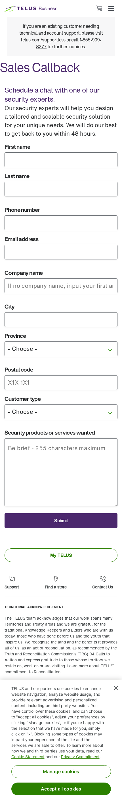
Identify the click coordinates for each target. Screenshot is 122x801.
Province (15, 336)
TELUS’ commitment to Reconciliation (59, 669)
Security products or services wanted (50, 432)
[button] (111, 8)
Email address (21, 239)
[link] (61, 555)
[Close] (116, 688)
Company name (24, 273)
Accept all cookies (61, 789)
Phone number (22, 210)
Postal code (19, 369)
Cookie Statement (28, 756)
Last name (17, 176)
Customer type (23, 399)
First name (17, 146)
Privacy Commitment (80, 756)
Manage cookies (61, 771)
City (9, 306)
